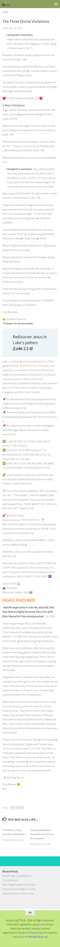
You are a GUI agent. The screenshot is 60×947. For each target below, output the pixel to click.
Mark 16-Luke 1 (17, 807)
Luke (5, 12)
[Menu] (56, 4)
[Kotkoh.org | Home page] (7, 4)
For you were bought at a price (19, 889)
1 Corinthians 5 (10, 880)
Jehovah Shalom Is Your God (17, 893)
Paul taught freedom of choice (18, 884)
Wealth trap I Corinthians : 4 (17, 876)
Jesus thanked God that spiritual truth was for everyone (42, 834)
